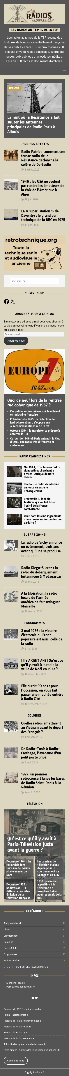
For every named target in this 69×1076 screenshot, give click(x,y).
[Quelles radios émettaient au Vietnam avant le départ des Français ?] (11, 726)
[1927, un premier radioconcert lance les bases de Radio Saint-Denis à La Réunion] (11, 777)
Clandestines (10, 935)
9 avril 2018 (31, 762)
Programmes (34, 623)
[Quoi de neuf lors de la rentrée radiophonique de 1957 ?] (34, 392)
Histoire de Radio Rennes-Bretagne (22, 1020)
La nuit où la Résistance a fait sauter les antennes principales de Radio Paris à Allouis (33, 124)
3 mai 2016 (31, 648)
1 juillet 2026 (32, 169)
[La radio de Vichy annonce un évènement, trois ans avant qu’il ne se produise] (11, 545)
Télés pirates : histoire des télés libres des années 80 (31, 1050)
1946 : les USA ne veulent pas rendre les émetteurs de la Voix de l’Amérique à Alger (42, 187)
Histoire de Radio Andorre (17, 1026)
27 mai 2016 (32, 556)
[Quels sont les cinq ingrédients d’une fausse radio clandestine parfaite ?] (14, 519)
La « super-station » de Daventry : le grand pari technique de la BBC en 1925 (43, 215)
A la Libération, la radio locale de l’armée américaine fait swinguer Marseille (40, 599)
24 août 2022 (32, 792)
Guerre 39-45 (35, 534)
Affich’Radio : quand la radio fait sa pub (25, 1044)
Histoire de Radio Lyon (16, 1032)
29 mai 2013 (32, 581)
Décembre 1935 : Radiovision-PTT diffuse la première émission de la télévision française (18, 891)
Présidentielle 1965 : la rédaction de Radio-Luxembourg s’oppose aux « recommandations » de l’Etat (32, 423)
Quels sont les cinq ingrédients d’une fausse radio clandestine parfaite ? (42, 519)
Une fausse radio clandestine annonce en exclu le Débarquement (41, 487)
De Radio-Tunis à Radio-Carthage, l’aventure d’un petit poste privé (41, 753)
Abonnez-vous (16, 340)
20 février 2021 (33, 611)
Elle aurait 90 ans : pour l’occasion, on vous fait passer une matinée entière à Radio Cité (42, 692)
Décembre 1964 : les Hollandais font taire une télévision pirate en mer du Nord (18, 868)
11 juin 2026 (32, 225)
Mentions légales (15, 982)
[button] (64, 71)
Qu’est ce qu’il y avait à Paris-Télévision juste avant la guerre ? (31, 844)
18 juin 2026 (32, 199)
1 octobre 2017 (33, 736)
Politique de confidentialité (20, 986)
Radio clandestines (34, 456)
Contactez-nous (15, 1060)
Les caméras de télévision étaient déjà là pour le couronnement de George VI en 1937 (48, 868)
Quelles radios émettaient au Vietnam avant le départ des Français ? (42, 727)
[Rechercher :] (34, 281)
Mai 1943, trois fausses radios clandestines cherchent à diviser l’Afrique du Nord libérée (42, 472)
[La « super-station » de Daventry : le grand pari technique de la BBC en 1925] (11, 214)
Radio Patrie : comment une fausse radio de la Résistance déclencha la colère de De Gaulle (43, 158)
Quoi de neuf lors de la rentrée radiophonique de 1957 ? (34, 402)
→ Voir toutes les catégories (26, 967)
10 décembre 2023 (36, 674)
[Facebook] (7, 301)
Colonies (34, 715)
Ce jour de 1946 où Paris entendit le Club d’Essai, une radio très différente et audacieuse (35, 442)
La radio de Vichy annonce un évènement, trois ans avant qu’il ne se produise (41, 546)
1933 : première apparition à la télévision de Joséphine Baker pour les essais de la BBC (49, 890)
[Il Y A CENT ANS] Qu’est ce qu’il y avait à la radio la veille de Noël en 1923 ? (42, 664)
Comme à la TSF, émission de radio (22, 1009)
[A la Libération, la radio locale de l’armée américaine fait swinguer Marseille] (11, 596)
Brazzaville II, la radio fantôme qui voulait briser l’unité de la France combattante (40, 504)
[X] (12, 301)
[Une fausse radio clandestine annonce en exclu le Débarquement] (14, 488)
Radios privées (12, 960)
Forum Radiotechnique (16, 1014)
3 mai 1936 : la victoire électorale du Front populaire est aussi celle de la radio (41, 637)
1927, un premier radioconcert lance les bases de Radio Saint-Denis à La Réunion (43, 780)
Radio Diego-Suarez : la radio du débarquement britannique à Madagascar (41, 572)
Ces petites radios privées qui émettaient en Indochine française (35, 413)
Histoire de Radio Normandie (19, 1038)
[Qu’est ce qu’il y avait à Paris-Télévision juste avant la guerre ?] (34, 832)
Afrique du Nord (12, 923)
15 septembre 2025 (36, 704)
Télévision (34, 804)
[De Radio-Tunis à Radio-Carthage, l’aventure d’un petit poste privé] (11, 752)
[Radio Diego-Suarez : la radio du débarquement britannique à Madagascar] (11, 571)
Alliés (7, 929)
